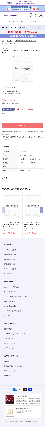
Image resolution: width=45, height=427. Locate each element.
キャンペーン (8, 316)
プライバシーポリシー (11, 371)
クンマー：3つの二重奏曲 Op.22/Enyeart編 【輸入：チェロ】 (11, 224)
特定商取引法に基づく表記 (13, 366)
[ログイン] (30, 14)
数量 (3, 113)
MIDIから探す (9, 274)
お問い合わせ (8, 348)
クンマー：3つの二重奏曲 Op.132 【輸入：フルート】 (32, 224)
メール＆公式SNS (10, 306)
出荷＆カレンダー (10, 343)
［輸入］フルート (9, 43)
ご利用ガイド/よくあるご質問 (14, 334)
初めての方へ (8, 329)
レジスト (31, 28)
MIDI (40, 28)
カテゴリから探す (10, 250)
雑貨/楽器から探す (10, 264)
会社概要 (7, 376)
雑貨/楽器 (22, 28)
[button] (40, 14)
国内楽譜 (4, 28)
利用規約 (7, 361)
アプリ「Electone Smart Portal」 (16, 296)
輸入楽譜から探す (10, 259)
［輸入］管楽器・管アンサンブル (25, 41)
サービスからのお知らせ (12, 311)
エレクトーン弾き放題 (11, 287)
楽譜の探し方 (8, 338)
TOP (3, 41)
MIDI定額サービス (10, 292)
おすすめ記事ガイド (11, 301)
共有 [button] (5, 178)
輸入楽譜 (13, 28)
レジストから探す (10, 269)
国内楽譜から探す (10, 254)
